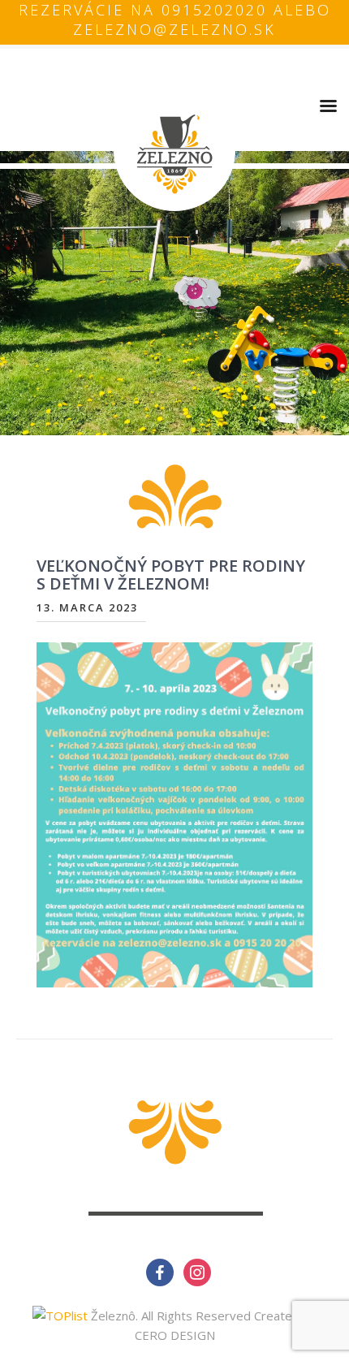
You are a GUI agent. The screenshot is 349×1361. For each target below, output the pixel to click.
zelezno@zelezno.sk (174, 29)
